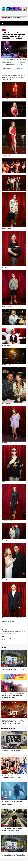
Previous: (13, 631)
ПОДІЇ (4, 30)
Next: (14, 638)
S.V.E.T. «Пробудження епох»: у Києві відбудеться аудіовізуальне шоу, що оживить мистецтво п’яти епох (13, 721)
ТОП (9, 746)
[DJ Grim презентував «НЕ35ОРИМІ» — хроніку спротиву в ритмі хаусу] (14, 818)
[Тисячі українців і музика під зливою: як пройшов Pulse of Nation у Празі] (14, 765)
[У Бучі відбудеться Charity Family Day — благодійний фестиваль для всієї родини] (14, 658)
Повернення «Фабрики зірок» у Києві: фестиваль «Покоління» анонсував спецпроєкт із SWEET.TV (13, 695)
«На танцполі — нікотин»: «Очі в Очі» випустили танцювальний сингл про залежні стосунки (12, 803)
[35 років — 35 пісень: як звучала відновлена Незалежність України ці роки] (14, 740)
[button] (2, 23)
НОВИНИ (5, 746)
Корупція (8, 71)
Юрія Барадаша (19, 68)
